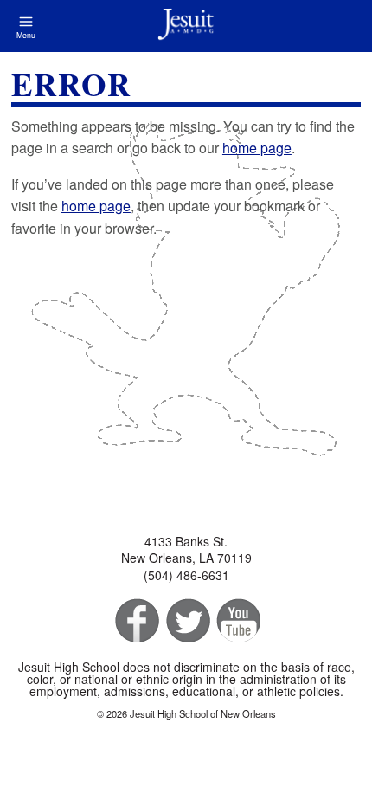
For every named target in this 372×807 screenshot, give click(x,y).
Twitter (186, 621)
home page (257, 148)
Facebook (135, 621)
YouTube (237, 621)
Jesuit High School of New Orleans (186, 26)
